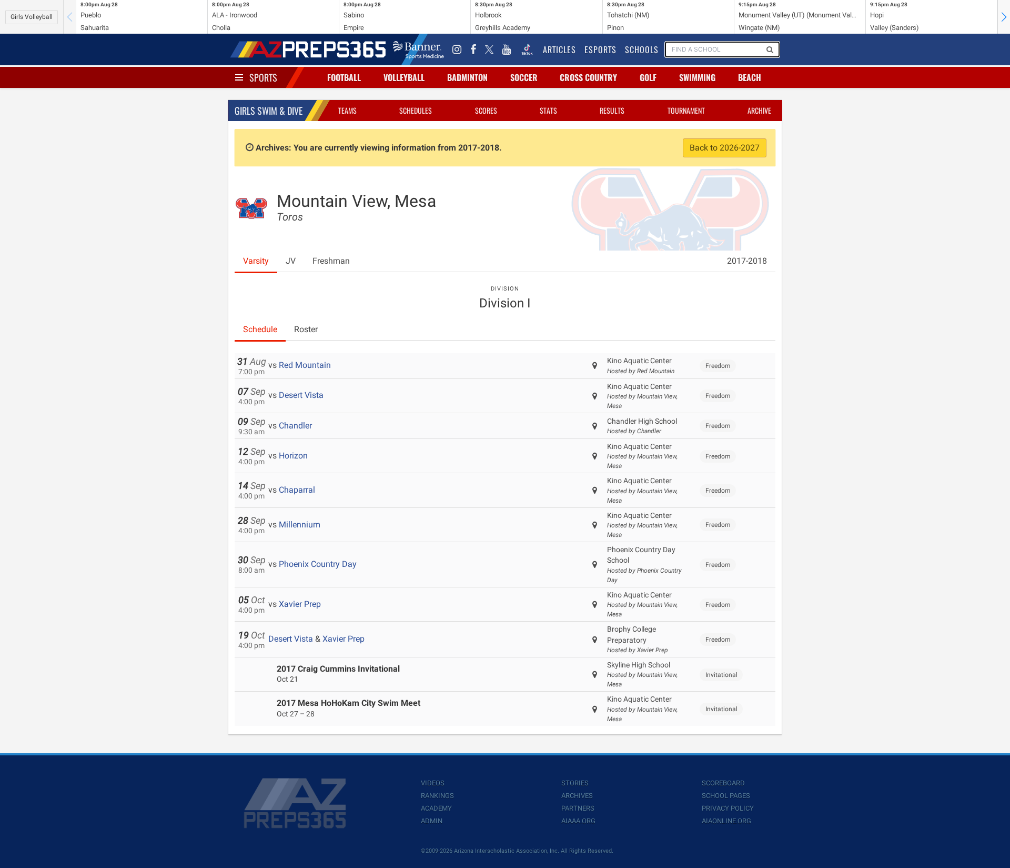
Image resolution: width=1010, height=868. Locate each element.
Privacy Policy (728, 808)
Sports (263, 77)
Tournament (686, 110)
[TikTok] (527, 49)
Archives (577, 796)
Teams (347, 110)
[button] (1003, 17)
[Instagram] (457, 49)
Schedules (415, 110)
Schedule (260, 329)
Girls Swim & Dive (268, 110)
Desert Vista (301, 395)
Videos (433, 783)
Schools (642, 49)
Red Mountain (305, 365)
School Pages (726, 796)
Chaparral (297, 490)
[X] (489, 49)
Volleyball (404, 77)
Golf (648, 77)
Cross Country (588, 77)
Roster (306, 329)
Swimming (697, 77)
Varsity (256, 261)
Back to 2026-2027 (725, 148)
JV (291, 261)
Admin (431, 821)
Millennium (299, 525)
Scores (486, 110)
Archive (759, 110)
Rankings (437, 796)
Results (612, 110)
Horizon (293, 456)
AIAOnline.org (726, 821)
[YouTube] (506, 49)
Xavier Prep (300, 604)
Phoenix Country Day (318, 564)
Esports (600, 49)
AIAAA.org (578, 821)
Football (344, 77)
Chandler (295, 426)
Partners (577, 808)
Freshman (331, 261)
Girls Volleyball (32, 17)
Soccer (524, 77)
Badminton (467, 77)
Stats (548, 110)
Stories (575, 783)
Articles (559, 49)
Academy (436, 808)
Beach (749, 77)
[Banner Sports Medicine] (418, 49)
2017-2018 (747, 261)
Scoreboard (723, 783)
